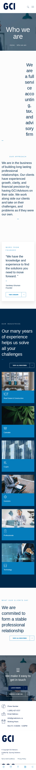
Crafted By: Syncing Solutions (11, 752)
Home (12, 45)
